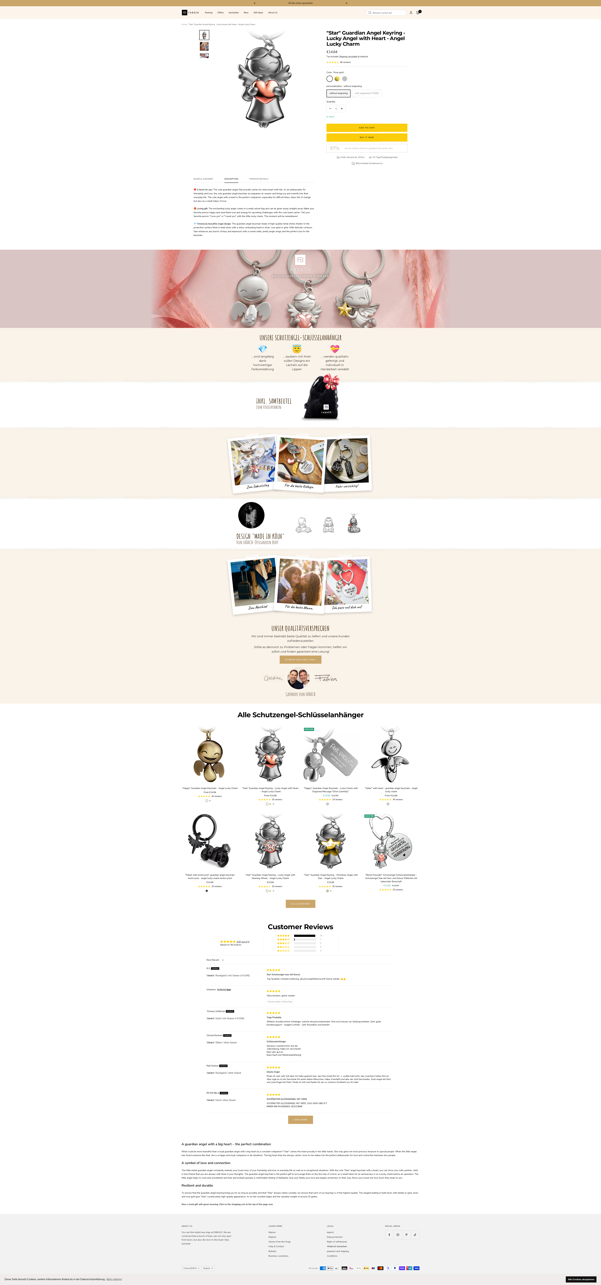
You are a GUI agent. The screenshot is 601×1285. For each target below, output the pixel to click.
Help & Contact (276, 1246)
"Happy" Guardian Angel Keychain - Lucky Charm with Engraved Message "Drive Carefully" (331, 790)
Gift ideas (258, 12)
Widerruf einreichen (337, 1246)
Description (231, 179)
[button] (283, 936)
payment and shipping (338, 1251)
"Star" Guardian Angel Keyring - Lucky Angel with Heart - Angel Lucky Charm (270, 790)
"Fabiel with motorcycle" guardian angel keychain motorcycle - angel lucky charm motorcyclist (210, 876)
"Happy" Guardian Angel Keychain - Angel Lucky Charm (210, 788)
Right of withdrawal (337, 1241)
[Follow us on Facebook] (389, 1235)
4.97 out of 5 (243, 941)
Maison (272, 1232)
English (206, 1268)
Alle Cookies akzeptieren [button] (581, 1279)
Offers (220, 12)
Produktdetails (259, 179)
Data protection (335, 1237)
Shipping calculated (348, 56)
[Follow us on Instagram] (398, 1235)
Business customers (278, 1255)
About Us (272, 12)
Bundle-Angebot (203, 179)
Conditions (332, 1255)
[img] (273, 970)
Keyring (208, 12)
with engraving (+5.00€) (367, 93)
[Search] (369, 12)
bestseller (234, 12)
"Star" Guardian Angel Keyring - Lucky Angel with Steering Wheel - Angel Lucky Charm (270, 876)
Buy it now (367, 137)
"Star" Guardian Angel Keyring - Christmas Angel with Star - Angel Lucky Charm (331, 876)
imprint (330, 1232)
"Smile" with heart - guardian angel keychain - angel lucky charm (391, 790)
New (246, 12)
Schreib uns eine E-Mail (300, 659)
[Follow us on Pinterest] (406, 1235)
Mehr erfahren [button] (114, 1279)
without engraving (338, 93)
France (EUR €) (190, 1268)
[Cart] (417, 12)
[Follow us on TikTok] (415, 1235)
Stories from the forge (280, 1241)
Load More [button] (301, 1119)
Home (184, 24)
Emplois (272, 1237)
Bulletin (272, 1251)
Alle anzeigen (300, 904)
